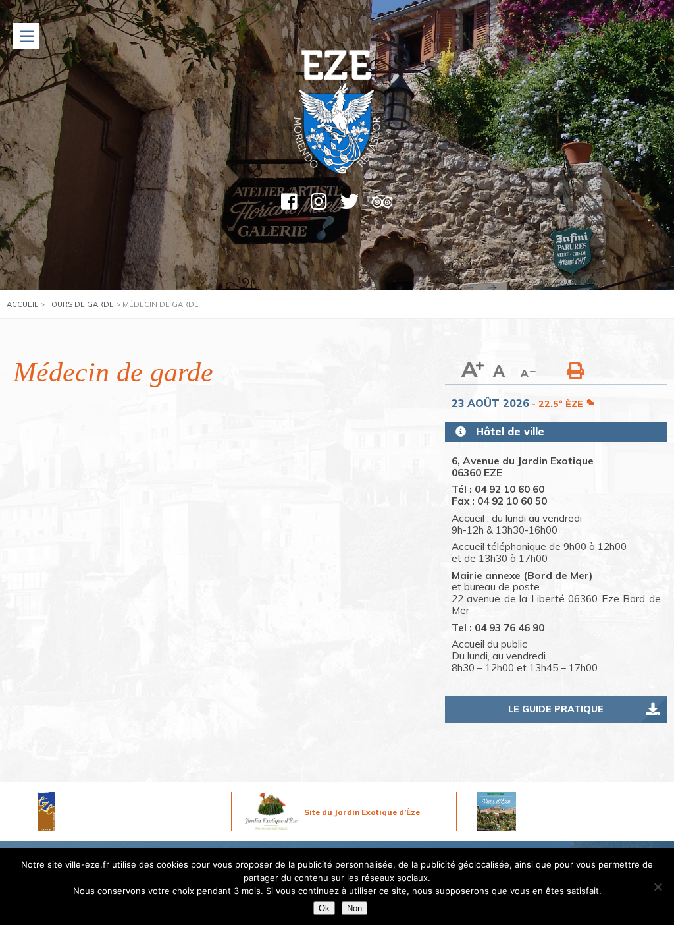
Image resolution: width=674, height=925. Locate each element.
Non (354, 908)
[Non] (657, 886)
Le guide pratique (556, 709)
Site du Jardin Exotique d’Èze (362, 812)
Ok (324, 908)
